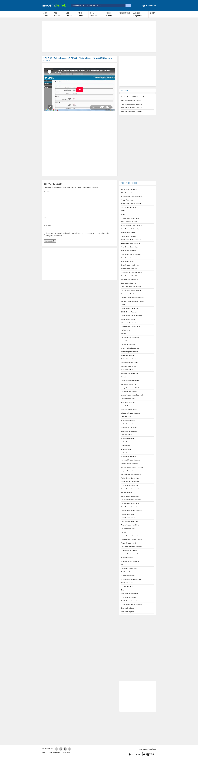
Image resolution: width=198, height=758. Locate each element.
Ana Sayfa (46, 14)
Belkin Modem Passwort (129, 268)
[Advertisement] (99, 36)
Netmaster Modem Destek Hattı (131, 474)
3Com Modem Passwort (129, 193)
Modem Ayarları (126, 416)
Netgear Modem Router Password (132, 467)
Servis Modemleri (94, 14)
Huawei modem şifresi (128, 344)
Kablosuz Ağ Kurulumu (128, 366)
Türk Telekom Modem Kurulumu (131, 546)
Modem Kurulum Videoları (129, 431)
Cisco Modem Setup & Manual (131, 290)
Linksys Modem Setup (128, 398)
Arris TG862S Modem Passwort (131, 108)
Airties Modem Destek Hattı (130, 218)
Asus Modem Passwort (128, 250)
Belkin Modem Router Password (131, 272)
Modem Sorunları (126, 453)
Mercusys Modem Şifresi (129, 409)
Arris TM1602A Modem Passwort (131, 104)
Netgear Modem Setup (128, 471)
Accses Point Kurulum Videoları (131, 203)
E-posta (47, 226)
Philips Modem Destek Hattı (130, 478)
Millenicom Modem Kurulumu (130, 413)
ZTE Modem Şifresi (127, 586)
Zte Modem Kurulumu (128, 572)
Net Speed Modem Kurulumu (130, 460)
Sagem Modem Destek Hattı (130, 496)
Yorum (47, 191)
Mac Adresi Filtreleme (128, 402)
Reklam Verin (66, 752)
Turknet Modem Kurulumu (129, 550)
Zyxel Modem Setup (127, 608)
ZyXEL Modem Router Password (131, 604)
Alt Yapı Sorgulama (137, 14)
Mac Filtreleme (126, 406)
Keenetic (124, 377)
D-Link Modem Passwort (129, 312)
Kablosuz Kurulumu (127, 370)
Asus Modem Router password (131, 254)
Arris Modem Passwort (128, 236)
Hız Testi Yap (151, 5)
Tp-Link (123, 532)
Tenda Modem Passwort (129, 507)
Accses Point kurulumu (128, 207)
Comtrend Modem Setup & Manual (132, 301)
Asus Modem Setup (127, 258)
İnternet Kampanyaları (128, 355)
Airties (123, 214)
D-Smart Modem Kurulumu (129, 323)
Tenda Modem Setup (127, 514)
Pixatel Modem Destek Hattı (130, 489)
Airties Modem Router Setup (130, 229)
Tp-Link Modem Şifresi (128, 543)
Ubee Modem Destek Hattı (129, 554)
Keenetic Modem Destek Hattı (130, 380)
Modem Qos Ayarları (127, 438)
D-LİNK (123, 305)
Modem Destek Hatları (128, 420)
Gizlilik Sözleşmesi (54, 752)
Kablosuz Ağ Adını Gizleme (129, 362)
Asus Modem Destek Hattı (129, 247)
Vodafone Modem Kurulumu (130, 561)
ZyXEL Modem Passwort (129, 601)
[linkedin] (69, 749)
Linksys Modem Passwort (129, 391)
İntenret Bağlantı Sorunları (129, 351)
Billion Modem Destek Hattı (129, 279)
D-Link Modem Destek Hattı (130, 308)
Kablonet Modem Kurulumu (130, 359)
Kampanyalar (124, 13)
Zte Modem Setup (127, 583)
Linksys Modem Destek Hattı (130, 388)
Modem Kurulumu (127, 435)
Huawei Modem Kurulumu (129, 341)
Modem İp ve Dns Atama (129, 427)
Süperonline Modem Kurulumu (131, 500)
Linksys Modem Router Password (132, 395)
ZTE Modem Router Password (131, 579)
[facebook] (56, 749)
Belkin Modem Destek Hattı (130, 265)
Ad (45, 217)
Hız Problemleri (126, 330)
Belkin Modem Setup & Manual (131, 276)
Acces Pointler (109, 14)
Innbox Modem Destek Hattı (130, 348)
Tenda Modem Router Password (131, 510)
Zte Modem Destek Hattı (129, 568)
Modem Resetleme (127, 442)
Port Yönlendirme (126, 492)
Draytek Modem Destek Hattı (130, 326)
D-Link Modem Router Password (131, 315)
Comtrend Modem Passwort (130, 294)
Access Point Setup (127, 200)
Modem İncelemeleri (127, 424)
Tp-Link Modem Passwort (129, 536)
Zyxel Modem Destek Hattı (129, 593)
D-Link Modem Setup (128, 319)
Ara (128, 5)
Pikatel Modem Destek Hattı (130, 481)
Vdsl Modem (69, 14)
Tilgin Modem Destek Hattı (129, 521)
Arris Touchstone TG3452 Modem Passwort (135, 97)
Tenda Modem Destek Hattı (130, 503)
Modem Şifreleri (126, 449)
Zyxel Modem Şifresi (127, 611)
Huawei (123, 333)
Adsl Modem (57, 14)
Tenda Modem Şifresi (128, 518)
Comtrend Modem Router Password (132, 297)
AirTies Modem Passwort (129, 222)
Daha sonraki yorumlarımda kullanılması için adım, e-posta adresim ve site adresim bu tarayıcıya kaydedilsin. (77, 234)
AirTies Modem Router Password (131, 225)
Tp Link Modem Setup (128, 528)
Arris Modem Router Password (131, 240)
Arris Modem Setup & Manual (130, 243)
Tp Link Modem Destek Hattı (130, 525)
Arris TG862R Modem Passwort (131, 111)
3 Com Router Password (129, 189)
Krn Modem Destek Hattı (129, 384)
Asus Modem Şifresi (127, 261)
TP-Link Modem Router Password (132, 539)
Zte (122, 565)
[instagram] (60, 749)
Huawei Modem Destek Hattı (130, 337)
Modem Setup (125, 445)
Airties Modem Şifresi (128, 232)
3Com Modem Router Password (131, 196)
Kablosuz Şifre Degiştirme (129, 373)
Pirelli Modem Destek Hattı (129, 485)
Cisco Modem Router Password (131, 286)
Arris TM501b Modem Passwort (131, 100)
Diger (152, 13)
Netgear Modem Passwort (129, 463)
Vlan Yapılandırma (127, 557)
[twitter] (65, 749)
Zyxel (122, 590)
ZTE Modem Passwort (128, 575)
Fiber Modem (81, 14)
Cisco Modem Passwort (128, 283)
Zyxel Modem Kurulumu (128, 597)
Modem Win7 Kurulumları (129, 456)
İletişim (44, 752)
